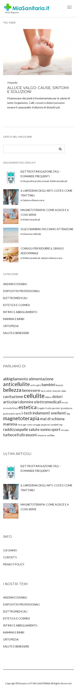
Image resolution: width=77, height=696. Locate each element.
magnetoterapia (21, 418)
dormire (26, 401)
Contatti (10, 557)
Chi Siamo (10, 550)
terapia (65, 430)
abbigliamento (15, 378)
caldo (63, 391)
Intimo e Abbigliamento (20, 312)
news (30, 424)
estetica (27, 407)
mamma (10, 424)
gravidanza (66, 408)
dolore (48, 397)
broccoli (56, 391)
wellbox (51, 435)
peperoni (46, 424)
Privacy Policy (13, 564)
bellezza (12, 390)
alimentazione (41, 378)
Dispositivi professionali (21, 291)
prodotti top (56, 424)
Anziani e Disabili (15, 284)
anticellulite (16, 384)
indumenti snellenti (49, 413)
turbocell (11, 434)
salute (34, 429)
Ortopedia (12, 82)
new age (22, 424)
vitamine (41, 435)
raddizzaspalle (15, 429)
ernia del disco (10, 408)
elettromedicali (47, 401)
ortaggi (36, 424)
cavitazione (13, 396)
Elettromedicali (15, 298)
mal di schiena (52, 418)
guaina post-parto (12, 413)
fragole (41, 408)
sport (56, 429)
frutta (48, 408)
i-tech (27, 413)
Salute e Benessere (16, 333)
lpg (68, 413)
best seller (46, 391)
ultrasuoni (28, 434)
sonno (45, 429)
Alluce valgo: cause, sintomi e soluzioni (38, 90)
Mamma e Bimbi (13, 319)
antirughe (35, 385)
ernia (65, 402)
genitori (56, 408)
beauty (59, 385)
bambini (48, 384)
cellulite (34, 395)
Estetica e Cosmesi (16, 305)
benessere (31, 390)
